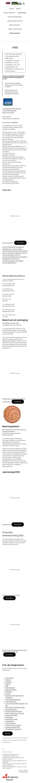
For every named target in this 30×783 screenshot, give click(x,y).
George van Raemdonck (13, 699)
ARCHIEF (7, 733)
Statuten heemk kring (7, 242)
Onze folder (9, 717)
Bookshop (8, 692)
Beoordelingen (10, 688)
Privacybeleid (9, 721)
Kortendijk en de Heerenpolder (15, 707)
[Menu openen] (3, 749)
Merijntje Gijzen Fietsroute (13, 711)
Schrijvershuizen (10, 723)
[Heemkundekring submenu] (20, 33)
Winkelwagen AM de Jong (13, 729)
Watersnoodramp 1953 (12, 727)
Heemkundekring (10, 701)
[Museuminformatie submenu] (15, 12)
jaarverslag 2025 (6, 524)
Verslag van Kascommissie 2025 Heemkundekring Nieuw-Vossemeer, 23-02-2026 (14, 650)
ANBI (6, 686)
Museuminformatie (11, 715)
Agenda (7, 684)
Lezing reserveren (11, 709)
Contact (8, 694)
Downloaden (20, 243)
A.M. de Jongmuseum (13, 664)
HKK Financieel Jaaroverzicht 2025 (10, 595)
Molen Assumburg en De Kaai (14, 713)
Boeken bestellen (11, 690)
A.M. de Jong (9, 678)
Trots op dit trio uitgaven (13, 725)
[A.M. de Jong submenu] (26, 12)
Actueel (7, 680)
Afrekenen (8, 682)
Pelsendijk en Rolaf (11, 719)
